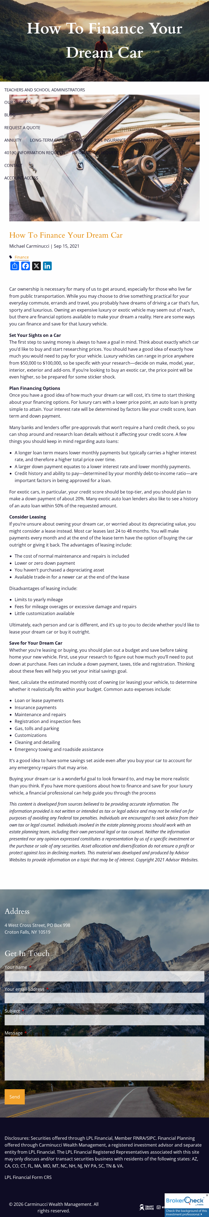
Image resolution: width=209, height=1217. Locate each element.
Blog (10, 114)
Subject (34, 1011)
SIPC (151, 1138)
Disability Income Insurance (164, 140)
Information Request (95, 152)
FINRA (139, 1138)
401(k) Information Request (33, 152)
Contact (13, 165)
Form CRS (42, 1177)
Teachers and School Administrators (44, 89)
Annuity (12, 140)
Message (35, 1033)
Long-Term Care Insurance (58, 140)
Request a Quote (22, 127)
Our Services (17, 102)
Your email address (46, 989)
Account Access (21, 178)
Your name (38, 967)
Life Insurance (110, 140)
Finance (22, 257)
